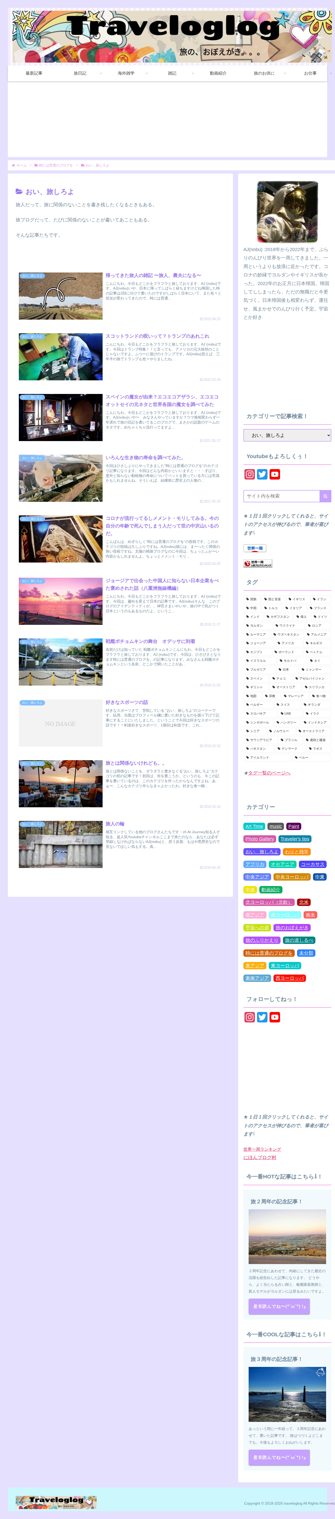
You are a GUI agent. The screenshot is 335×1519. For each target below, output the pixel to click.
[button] (325, 496)
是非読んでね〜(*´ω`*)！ (279, 1306)
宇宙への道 (257, 927)
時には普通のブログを (269, 953)
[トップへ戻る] (327, 1511)
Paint (293, 826)
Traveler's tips (295, 839)
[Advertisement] (167, 120)
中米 (250, 889)
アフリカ (254, 864)
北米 (304, 902)
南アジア (254, 914)
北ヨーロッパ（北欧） (269, 902)
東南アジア (257, 978)
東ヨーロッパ (285, 965)
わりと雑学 (297, 851)
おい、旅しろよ (261, 851)
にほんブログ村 (259, 1157)
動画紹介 (270, 889)
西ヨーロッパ (290, 978)
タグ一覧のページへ (269, 773)
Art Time (254, 826)
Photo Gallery (259, 839)
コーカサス (313, 864)
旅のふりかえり (261, 940)
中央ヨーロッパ (292, 877)
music (276, 826)
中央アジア (257, 877)
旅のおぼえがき (292, 927)
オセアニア (282, 864)
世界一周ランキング (262, 1149)
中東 (320, 877)
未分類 (306, 953)
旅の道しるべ (299, 940)
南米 (310, 914)
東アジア (254, 965)
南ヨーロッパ (285, 914)
